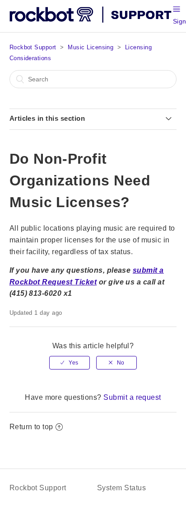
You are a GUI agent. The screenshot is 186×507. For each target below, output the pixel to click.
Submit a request (132, 397)
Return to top (31, 427)
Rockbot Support (32, 47)
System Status (121, 488)
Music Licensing (90, 47)
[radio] (69, 363)
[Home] (91, 20)
